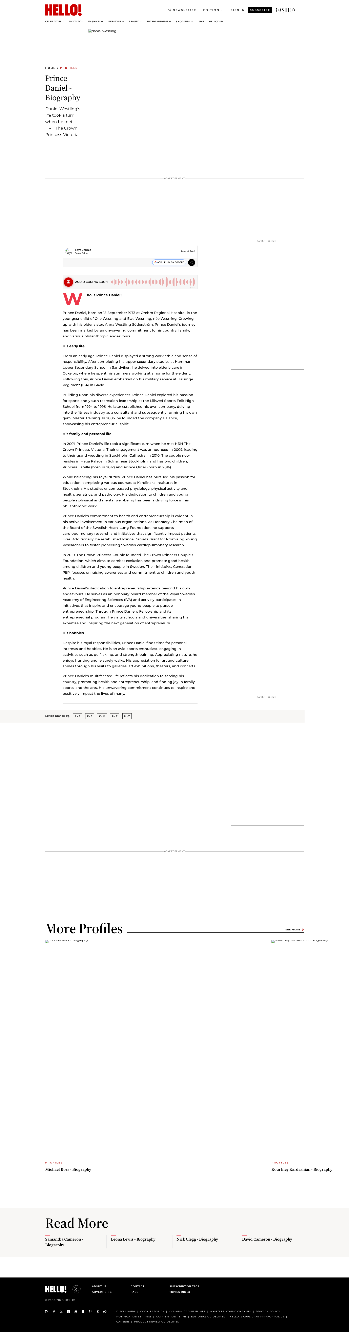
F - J (89, 716)
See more (292, 929)
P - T (114, 716)
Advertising (102, 1291)
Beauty (134, 21)
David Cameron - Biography (267, 1239)
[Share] (191, 263)
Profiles (69, 67)
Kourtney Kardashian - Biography (301, 1169)
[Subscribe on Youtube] (76, 1311)
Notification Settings (134, 1316)
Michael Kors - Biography (68, 1169)
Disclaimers (126, 1311)
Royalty (75, 21)
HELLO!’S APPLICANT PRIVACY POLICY (257, 1316)
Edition (211, 10)
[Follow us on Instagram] (46, 1311)
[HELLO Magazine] (63, 10)
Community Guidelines (187, 1311)
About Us (99, 1286)
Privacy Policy (268, 1311)
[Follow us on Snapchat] (83, 1311)
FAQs (135, 1291)
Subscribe (260, 10)
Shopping (183, 21)
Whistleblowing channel (230, 1311)
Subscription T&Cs (183, 1286)
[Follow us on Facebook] (54, 1311)
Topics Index (179, 1291)
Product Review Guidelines (156, 1321)
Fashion (94, 21)
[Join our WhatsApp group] (105, 1311)
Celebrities (53, 21)
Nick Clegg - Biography (197, 1239)
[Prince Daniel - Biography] (286, 10)
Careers (123, 1321)
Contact (137, 1286)
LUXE (201, 21)
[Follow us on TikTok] (68, 1311)
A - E (77, 716)
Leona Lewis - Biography (133, 1239)
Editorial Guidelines (208, 1316)
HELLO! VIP (216, 21)
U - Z (127, 716)
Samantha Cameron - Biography (64, 1242)
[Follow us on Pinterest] (90, 1311)
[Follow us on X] (61, 1311)
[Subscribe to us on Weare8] (97, 1311)
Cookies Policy (152, 1311)
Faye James (83, 249)
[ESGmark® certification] (74, 1289)
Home (50, 67)
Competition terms (171, 1316)
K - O (102, 716)
